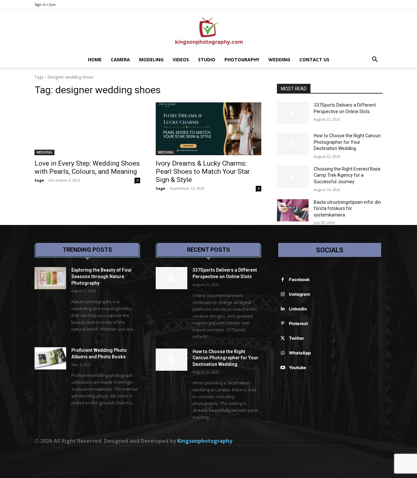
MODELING (151, 59)
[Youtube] (282, 367)
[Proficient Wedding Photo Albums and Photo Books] (50, 358)
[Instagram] (282, 294)
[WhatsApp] (282, 353)
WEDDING (279, 59)
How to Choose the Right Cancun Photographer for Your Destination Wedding (347, 142)
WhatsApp (300, 352)
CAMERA (120, 59)
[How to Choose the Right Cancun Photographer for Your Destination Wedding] (293, 144)
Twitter (296, 338)
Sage (39, 180)
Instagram (299, 294)
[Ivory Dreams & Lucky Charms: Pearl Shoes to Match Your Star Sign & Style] (208, 128)
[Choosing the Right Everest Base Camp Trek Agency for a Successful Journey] (293, 177)
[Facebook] (282, 279)
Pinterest (298, 323)
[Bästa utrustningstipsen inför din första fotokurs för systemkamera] (293, 210)
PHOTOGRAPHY (241, 59)
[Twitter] (282, 338)
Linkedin (298, 308)
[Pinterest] (282, 323)
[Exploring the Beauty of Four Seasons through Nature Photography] (50, 278)
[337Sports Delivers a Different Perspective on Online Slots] (293, 113)
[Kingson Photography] (208, 31)
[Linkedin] (282, 309)
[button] (374, 60)
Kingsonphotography (204, 440)
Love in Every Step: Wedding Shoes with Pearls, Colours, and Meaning (87, 167)
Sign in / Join (45, 4)
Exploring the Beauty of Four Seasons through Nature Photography (101, 276)
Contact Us (314, 59)
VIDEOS (181, 59)
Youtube (297, 367)
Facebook (299, 279)
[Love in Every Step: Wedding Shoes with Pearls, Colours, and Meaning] (87, 128)
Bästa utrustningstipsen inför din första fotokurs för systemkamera (347, 208)
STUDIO (206, 59)
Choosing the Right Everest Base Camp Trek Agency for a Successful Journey (347, 175)
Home (95, 59)
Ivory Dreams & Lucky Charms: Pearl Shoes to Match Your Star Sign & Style (203, 171)
